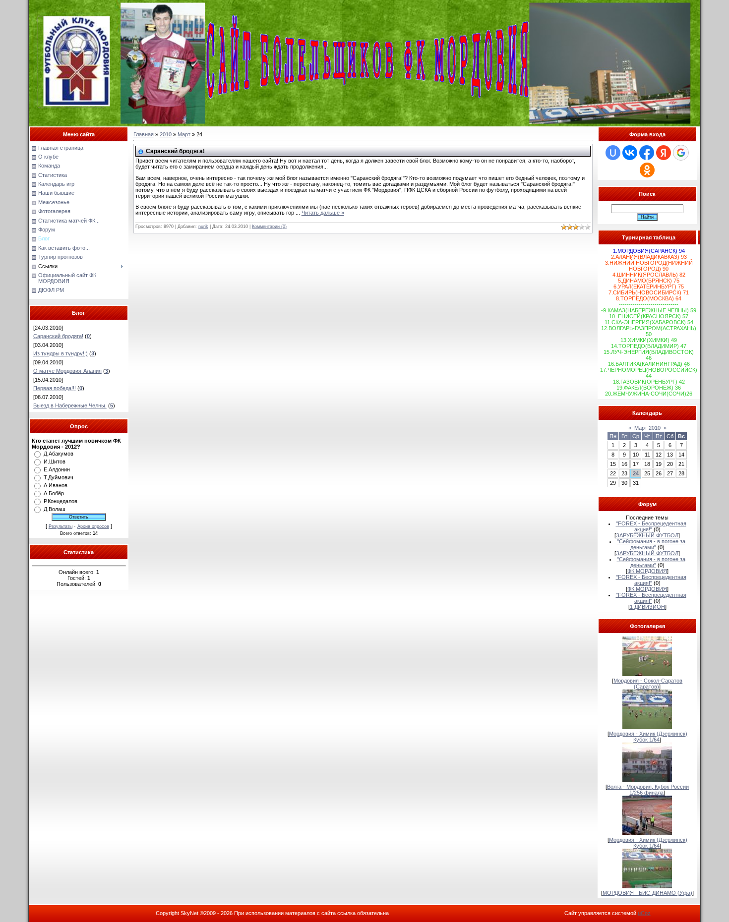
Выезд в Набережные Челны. (70, 405)
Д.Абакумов (58, 454)
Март (184, 134)
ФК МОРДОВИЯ (647, 571)
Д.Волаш (54, 509)
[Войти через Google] (681, 153)
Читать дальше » (323, 213)
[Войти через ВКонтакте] (629, 152)
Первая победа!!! (54, 388)
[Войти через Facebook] (646, 152)
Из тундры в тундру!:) (60, 353)
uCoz (644, 913)
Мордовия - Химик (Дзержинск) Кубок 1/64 (648, 737)
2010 (166, 134)
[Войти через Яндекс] (663, 152)
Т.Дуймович (58, 477)
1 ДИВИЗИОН (647, 607)
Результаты (60, 526)
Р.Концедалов (60, 501)
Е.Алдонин (57, 469)
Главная (143, 134)
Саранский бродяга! (58, 336)
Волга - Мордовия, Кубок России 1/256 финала (648, 790)
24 (636, 473)
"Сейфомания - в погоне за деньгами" (651, 544)
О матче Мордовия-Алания (67, 371)
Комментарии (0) (269, 226)
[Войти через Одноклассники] (647, 170)
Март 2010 (647, 428)
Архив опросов (93, 526)
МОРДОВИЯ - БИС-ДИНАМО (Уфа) (647, 893)
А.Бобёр (54, 493)
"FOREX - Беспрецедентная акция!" (651, 526)
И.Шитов (54, 461)
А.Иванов (55, 485)
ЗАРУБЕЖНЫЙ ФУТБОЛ (647, 535)
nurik (203, 226)
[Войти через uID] (613, 152)
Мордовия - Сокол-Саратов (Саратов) (647, 684)
